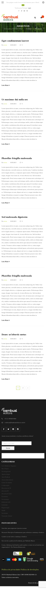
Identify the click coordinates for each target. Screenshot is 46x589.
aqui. (29, 8)
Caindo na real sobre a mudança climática (14, 536)
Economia (5, 496)
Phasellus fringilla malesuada (17, 158)
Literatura (5, 505)
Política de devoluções (30, 569)
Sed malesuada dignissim (14, 217)
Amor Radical (6, 477)
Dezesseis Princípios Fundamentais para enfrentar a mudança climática (23, 532)
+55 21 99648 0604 (10, 418)
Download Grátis (7, 494)
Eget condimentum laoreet (15, 40)
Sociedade (5, 513)
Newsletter (5, 439)
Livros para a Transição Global (13, 29)
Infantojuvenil (6, 502)
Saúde (3, 510)
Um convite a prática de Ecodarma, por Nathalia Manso (18, 541)
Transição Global (7, 516)
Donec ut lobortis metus (14, 334)
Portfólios (29, 29)
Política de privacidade (11, 569)
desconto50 (5, 491)
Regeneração (5, 507)
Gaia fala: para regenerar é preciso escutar (14, 528)
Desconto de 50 (6, 488)
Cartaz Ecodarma (7, 482)
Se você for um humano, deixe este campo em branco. (18, 452)
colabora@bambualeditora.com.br (15, 422)
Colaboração (5, 485)
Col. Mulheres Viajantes (9, 466)
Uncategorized (6, 471)
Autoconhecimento (7, 480)
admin (5, 45)
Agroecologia (6, 474)
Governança (5, 499)
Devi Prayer (5, 468)
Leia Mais (5, 85)
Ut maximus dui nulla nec (15, 99)
